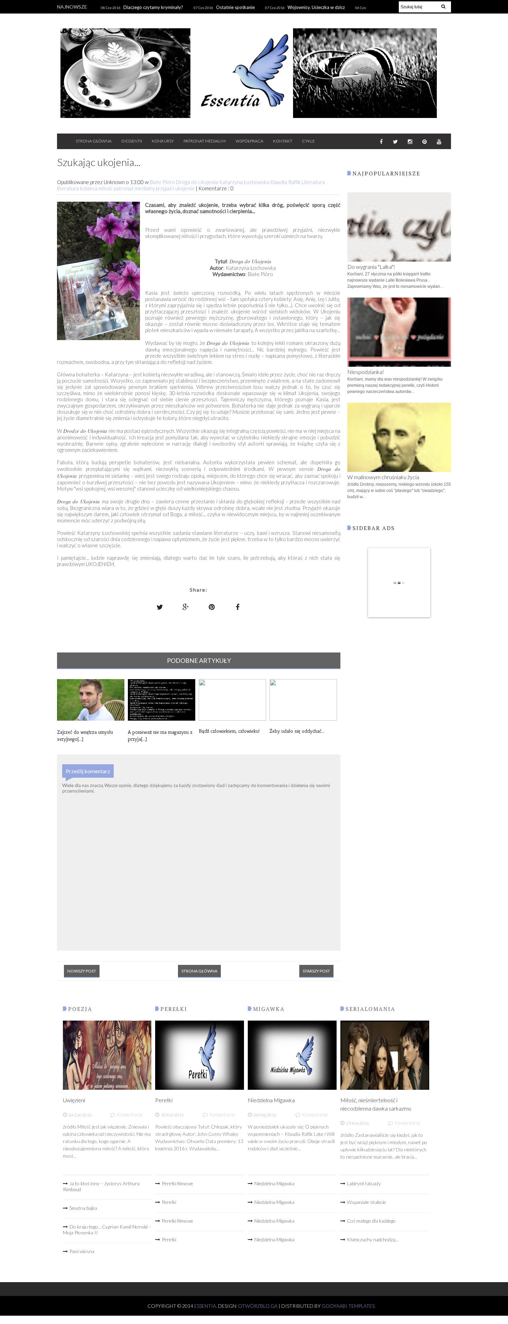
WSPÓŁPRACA (249, 141)
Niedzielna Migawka (271, 1100)
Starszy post (316, 971)
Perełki (163, 1100)
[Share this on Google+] (186, 606)
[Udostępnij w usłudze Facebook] (238, 606)
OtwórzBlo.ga (257, 1306)
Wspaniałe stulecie (366, 1202)
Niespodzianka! (365, 371)
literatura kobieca (77, 188)
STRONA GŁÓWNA (94, 141)
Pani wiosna (81, 1251)
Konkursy (163, 141)
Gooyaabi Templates (348, 1306)
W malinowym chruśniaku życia (383, 477)
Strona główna (199, 971)
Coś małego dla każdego (371, 1221)
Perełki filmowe (177, 1183)
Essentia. (206, 1306)
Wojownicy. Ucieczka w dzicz (316, 7)
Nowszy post (81, 971)
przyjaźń (165, 188)
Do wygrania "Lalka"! (371, 266)
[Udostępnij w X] (160, 606)
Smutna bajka (83, 1208)
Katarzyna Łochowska (244, 182)
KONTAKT (282, 141)
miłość (106, 188)
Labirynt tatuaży (364, 1183)
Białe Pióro (163, 182)
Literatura (313, 182)
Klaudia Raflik (286, 182)
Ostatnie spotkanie (235, 7)
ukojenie (185, 188)
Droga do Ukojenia (197, 182)
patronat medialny (135, 188)
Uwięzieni (74, 1100)
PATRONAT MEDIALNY (205, 141)
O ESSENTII (131, 141)
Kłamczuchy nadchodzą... (372, 1239)
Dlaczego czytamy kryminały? (153, 7)
